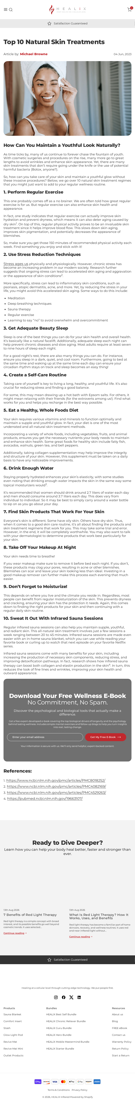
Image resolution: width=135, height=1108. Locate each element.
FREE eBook (119, 1028)
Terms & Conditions (59, 1090)
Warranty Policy (121, 1042)
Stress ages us (16, 264)
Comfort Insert (13, 1021)
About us (117, 1014)
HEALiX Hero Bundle (58, 1035)
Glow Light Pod (13, 1035)
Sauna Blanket (12, 1014)
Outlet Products (13, 1055)
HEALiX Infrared (60, 1097)
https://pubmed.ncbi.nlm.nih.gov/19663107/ (45, 798)
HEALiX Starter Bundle (60, 1048)
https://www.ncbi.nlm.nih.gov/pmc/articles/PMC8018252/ (55, 780)
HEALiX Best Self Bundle (61, 1014)
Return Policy (120, 1048)
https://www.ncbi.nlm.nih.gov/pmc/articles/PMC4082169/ (56, 786)
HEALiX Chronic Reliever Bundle (66, 1021)
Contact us (118, 1035)
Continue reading (14, 933)
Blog (115, 1021)
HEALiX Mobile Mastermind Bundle (67, 1042)
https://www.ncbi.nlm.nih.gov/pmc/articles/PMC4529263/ (56, 792)
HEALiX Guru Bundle (59, 1028)
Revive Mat (10, 1042)
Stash (7, 1028)
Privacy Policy (79, 1090)
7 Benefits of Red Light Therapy (30, 915)
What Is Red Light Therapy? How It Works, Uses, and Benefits (98, 916)
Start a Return (120, 1055)
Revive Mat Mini (13, 1048)
